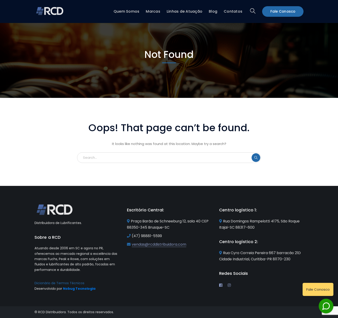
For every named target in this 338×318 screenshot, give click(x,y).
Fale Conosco (282, 11)
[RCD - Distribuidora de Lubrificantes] (50, 10)
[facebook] (220, 285)
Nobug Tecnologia (79, 288)
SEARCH (256, 157)
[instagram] (229, 285)
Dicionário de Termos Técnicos (59, 283)
